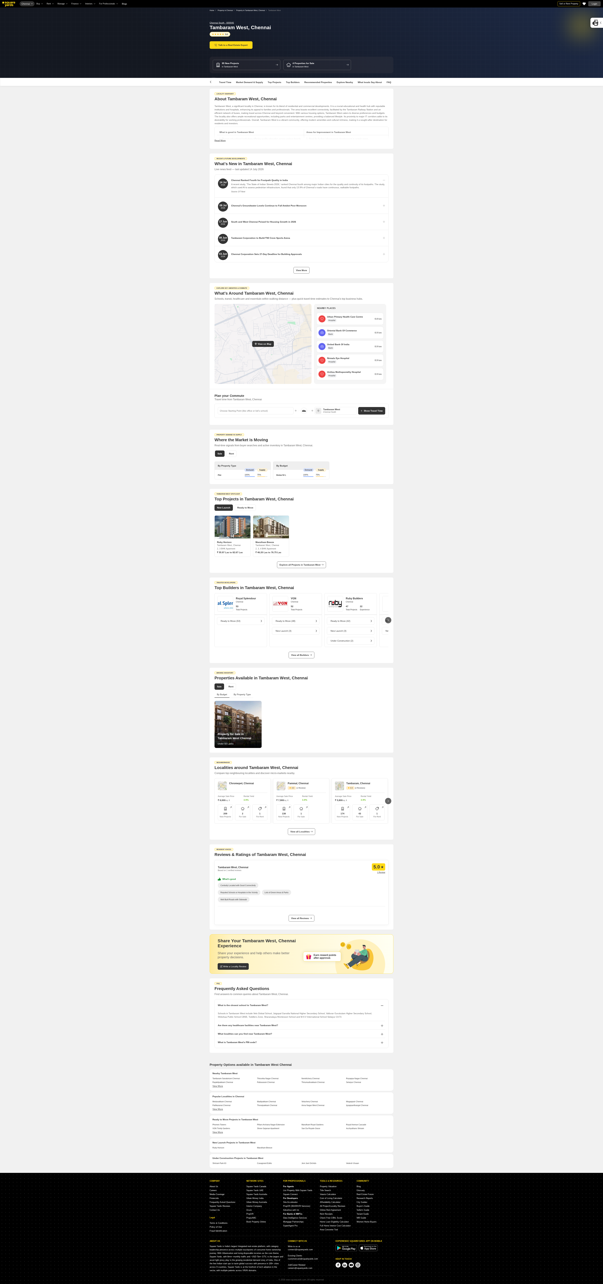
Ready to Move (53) (230, 621)
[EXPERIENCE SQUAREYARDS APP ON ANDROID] (347, 1250)
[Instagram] (357, 1265)
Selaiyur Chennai (353, 1082)
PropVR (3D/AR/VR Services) (296, 1206)
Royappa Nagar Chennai (357, 1078)
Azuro (249, 1210)
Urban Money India (254, 1198)
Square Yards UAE (254, 1190)
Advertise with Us (291, 1210)
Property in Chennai (225, 10)
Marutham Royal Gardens (312, 1125)
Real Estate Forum (365, 1194)
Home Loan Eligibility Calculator (334, 1222)
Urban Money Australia (256, 1202)
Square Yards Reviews (220, 1206)
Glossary (361, 1190)
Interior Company (254, 1206)
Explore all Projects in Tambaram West (300, 565)
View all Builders (300, 655)
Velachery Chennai (310, 1102)
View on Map (264, 344)
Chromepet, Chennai (241, 783)
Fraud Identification (218, 1231)
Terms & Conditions (219, 1223)
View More (301, 270)
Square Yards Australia (256, 1194)
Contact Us (215, 1210)
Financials (214, 1198)
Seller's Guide (363, 1210)
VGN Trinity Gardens (221, 1128)
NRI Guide (361, 1218)
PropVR (249, 1214)
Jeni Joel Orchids (309, 1163)
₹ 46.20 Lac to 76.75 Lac (268, 552)
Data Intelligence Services (295, 1218)
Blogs (124, 4)
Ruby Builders (354, 598)
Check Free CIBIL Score (331, 1218)
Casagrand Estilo (264, 1163)
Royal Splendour (246, 598)
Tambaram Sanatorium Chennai (226, 1078)
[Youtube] (351, 1265)
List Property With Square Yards (297, 1190)
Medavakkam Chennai (222, 1102)
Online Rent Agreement (330, 1210)
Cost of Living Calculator (331, 1198)
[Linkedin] (344, 1265)
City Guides (362, 1202)
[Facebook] (338, 1265)
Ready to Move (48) (285, 621)
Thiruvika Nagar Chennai (268, 1078)
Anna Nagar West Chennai (313, 1105)
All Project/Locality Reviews (332, 1206)
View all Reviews (300, 918)
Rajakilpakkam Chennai (222, 1082)
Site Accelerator (290, 1202)
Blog (359, 1186)
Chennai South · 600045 (222, 23)
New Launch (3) (283, 631)
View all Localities (300, 831)
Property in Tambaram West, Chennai (250, 10)
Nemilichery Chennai (311, 1078)
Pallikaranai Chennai (221, 1105)
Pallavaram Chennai (266, 1082)
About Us (214, 1186)
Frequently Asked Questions (222, 1202)
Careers (213, 1190)
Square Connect (290, 1194)
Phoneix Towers (219, 1125)
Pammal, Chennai (298, 783)
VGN (293, 598)
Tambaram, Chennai (358, 783)
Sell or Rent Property (568, 4)
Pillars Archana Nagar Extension (271, 1125)
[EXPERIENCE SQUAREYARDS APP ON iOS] (368, 1250)
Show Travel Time (373, 411)
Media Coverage (217, 1194)
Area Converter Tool (329, 1229)
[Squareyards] (8, 4)
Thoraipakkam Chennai (267, 1105)
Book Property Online (256, 1222)
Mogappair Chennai (354, 1102)
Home (212, 10)
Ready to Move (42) (340, 621)
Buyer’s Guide (363, 1206)
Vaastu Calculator (328, 1194)
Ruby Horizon (218, 1148)
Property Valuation (328, 1186)
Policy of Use (216, 1227)
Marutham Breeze (264, 1148)
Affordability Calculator (330, 1202)
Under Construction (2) (342, 640)
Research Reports (365, 1198)
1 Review (381, 872)
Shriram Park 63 (219, 1163)
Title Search (325, 1190)
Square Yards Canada (256, 1186)
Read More (220, 140)
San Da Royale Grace (311, 1128)
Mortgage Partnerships (293, 1222)
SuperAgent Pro (290, 1226)
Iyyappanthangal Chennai (357, 1105)
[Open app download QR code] (596, 23)
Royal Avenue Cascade (356, 1125)
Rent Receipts (326, 1214)
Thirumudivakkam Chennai (313, 1082)
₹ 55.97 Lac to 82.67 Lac (230, 552)
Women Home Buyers (367, 1222)
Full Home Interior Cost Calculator (335, 1226)
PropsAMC (251, 1218)
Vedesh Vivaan (352, 1163)
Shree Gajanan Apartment (268, 1128)
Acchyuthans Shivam (355, 1128)
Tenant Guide (363, 1214)
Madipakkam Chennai (266, 1102)
